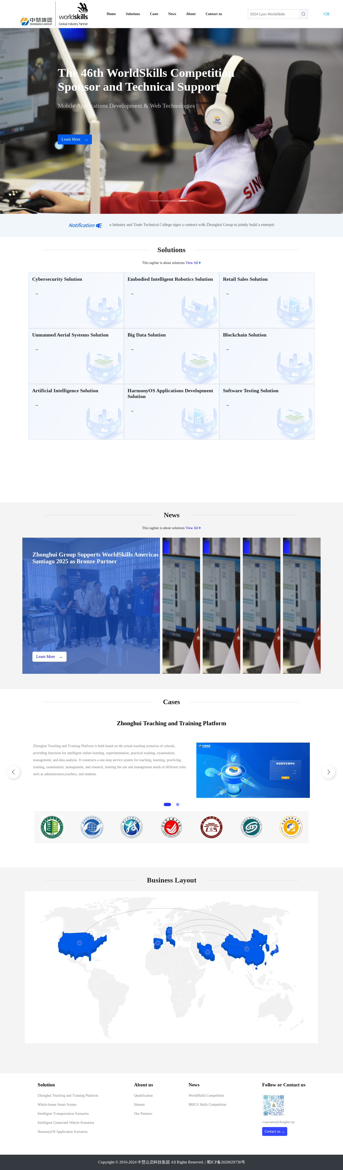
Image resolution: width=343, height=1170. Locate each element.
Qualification (143, 1095)
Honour (139, 1104)
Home (111, 14)
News (172, 14)
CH (326, 14)
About (191, 14)
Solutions (133, 14)
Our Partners (143, 1114)
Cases (154, 14)
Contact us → (275, 1131)
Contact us (214, 14)
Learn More (75, 139)
